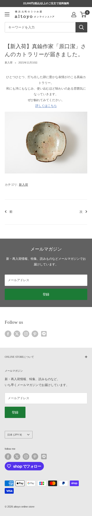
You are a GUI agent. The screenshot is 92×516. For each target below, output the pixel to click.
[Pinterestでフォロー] (35, 334)
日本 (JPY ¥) (14, 434)
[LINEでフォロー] (44, 334)
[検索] (81, 27)
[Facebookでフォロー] (8, 334)
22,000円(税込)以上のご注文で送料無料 (46, 3)
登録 (46, 294)
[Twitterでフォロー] (17, 334)
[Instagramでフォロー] (26, 334)
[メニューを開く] (7, 14)
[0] (83, 14)
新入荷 (9, 62)
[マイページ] (73, 14)
